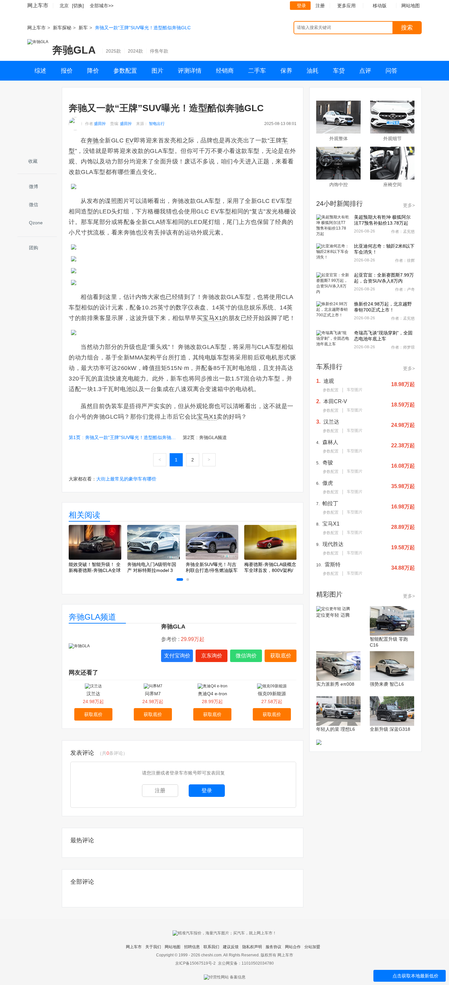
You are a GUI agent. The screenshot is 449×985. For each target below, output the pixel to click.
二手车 (257, 70)
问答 (391, 70)
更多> (409, 205)
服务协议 (273, 947)
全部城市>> (101, 5)
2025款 (113, 51)
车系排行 (329, 366)
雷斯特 (333, 564)
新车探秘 (62, 27)
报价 (67, 70)
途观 (328, 381)
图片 (157, 70)
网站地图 (172, 947)
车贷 (339, 70)
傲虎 (327, 483)
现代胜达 (332, 544)
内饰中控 (338, 184)
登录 (301, 5)
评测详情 (189, 70)
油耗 (313, 70)
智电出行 (157, 123)
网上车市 (37, 5)
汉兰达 (93, 693)
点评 (365, 70)
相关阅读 (84, 514)
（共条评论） (112, 753)
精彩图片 (329, 594)
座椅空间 (392, 184)
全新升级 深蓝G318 (390, 729)
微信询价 (246, 655)
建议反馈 (231, 947)
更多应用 (346, 5)
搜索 (407, 27)
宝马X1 (331, 524)
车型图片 (355, 389)
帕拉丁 (330, 503)
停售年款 (159, 51)
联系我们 (211, 947)
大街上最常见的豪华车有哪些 (126, 478)
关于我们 (153, 947)
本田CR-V (335, 401)
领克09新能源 (272, 693)
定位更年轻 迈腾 (333, 615)
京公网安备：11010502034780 (246, 963)
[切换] (78, 5)
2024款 (135, 51)
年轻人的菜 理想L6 (335, 729)
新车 (83, 27)
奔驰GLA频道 (92, 616)
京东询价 (211, 655)
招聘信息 (192, 947)
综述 (40, 70)
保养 (286, 70)
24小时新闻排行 (339, 203)
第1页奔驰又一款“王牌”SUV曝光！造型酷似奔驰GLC (123, 437)
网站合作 (293, 947)
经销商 (225, 70)
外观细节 (392, 138)
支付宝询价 (177, 655)
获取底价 (280, 655)
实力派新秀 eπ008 (335, 684)
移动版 (380, 5)
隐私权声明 (252, 947)
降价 (93, 70)
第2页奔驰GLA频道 (205, 437)
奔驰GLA (74, 50)
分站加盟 (312, 947)
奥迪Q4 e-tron (212, 693)
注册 (320, 5)
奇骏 (327, 462)
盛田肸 (100, 123)
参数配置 (125, 70)
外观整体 (338, 138)
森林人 (330, 442)
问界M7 (153, 693)
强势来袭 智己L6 (387, 684)
